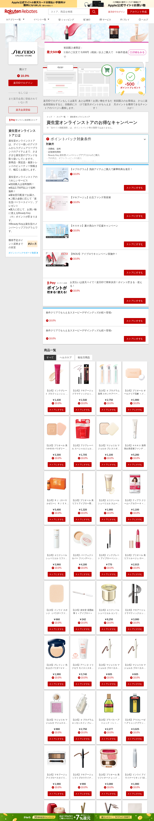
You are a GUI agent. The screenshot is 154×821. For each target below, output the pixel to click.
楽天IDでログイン (116, 12)
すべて (50, 357)
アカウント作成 (138, 11)
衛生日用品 (84, 357)
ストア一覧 (61, 117)
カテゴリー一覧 (13, 19)
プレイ (126, 19)
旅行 (88, 19)
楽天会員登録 (23, 110)
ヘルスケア (66, 357)
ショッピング (67, 19)
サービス (107, 19)
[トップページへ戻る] (21, 12)
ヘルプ (145, 19)
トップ (49, 117)
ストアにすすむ (134, 187)
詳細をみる (138, 52)
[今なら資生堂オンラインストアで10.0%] (77, 35)
